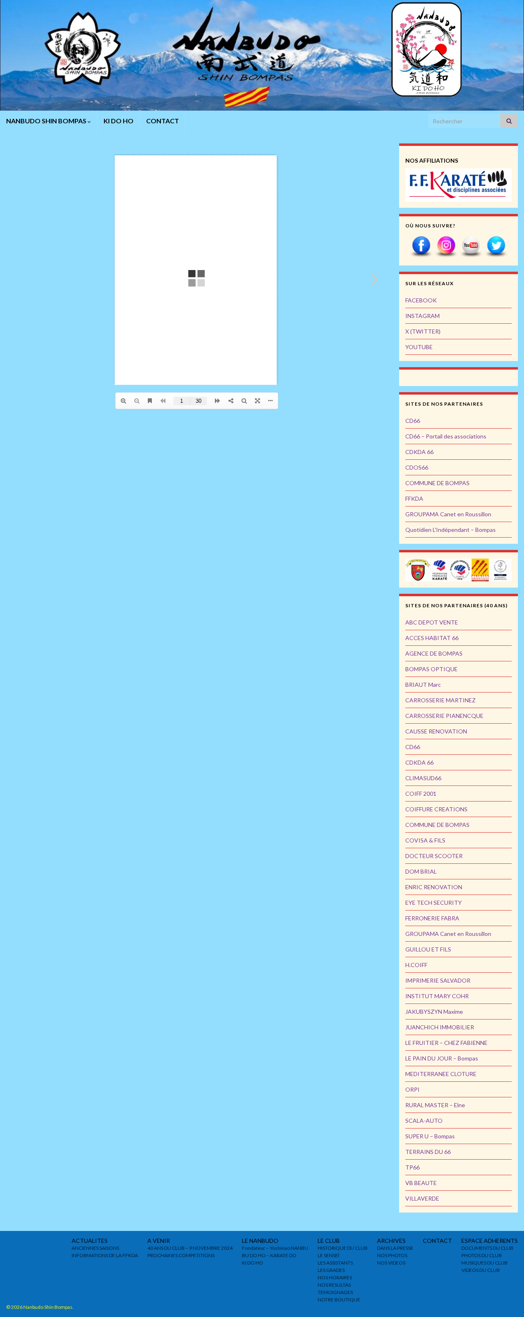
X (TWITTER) (422, 331)
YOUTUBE (419, 346)
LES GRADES (331, 1270)
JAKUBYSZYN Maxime (434, 1011)
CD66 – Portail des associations (445, 436)
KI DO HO (118, 121)
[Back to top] (505, 1298)
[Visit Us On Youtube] (470, 246)
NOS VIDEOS (391, 1263)
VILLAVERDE (422, 1198)
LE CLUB (329, 1240)
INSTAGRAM (422, 315)
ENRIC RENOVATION (433, 886)
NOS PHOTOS (392, 1255)
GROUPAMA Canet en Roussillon (448, 514)
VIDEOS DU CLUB (480, 1270)
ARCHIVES (391, 1240)
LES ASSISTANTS (335, 1263)
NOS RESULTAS (334, 1285)
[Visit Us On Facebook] (421, 246)
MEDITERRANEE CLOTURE (441, 1073)
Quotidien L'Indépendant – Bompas (450, 529)
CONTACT (162, 121)
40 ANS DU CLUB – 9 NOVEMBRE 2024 (190, 1248)
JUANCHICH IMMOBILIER (439, 1027)
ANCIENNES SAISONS (95, 1248)
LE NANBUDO (260, 1240)
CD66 (412, 420)
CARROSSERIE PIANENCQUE (444, 715)
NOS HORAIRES (335, 1277)
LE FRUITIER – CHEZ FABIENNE (446, 1042)
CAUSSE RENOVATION (436, 731)
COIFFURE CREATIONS (436, 809)
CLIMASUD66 (423, 777)
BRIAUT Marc (423, 684)
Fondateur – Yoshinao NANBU (275, 1248)
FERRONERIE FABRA (432, 918)
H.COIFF (416, 964)
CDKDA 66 (419, 451)
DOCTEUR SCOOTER (434, 855)
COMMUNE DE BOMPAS (437, 482)
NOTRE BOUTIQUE (339, 1300)
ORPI (412, 1089)
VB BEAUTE (421, 1182)
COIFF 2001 (420, 793)
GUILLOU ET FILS (428, 949)
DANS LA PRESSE (395, 1248)
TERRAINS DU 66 (428, 1151)
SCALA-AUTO (424, 1120)
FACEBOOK (421, 300)
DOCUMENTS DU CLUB (487, 1248)
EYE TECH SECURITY (433, 902)
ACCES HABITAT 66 (431, 637)
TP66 (412, 1167)
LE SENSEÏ (328, 1255)
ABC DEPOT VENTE (431, 622)
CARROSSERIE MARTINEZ (440, 700)
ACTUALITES (90, 1240)
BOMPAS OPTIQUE (431, 668)
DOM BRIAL (421, 871)
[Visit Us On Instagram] (446, 246)
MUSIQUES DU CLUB (484, 1263)
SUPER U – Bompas (430, 1136)
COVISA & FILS (425, 840)
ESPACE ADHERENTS (489, 1240)
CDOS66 (416, 467)
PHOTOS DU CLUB (481, 1255)
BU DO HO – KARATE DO (269, 1255)
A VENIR (158, 1240)
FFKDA (414, 498)
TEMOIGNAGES (335, 1292)
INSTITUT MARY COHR (437, 995)
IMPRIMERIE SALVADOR (437, 980)
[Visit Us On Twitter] (495, 246)
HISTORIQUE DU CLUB (343, 1248)
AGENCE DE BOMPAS (434, 653)
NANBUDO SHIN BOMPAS (47, 121)
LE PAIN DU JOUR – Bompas (441, 1058)
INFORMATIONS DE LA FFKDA (105, 1255)
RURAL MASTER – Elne (435, 1104)
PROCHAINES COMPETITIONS (181, 1255)
